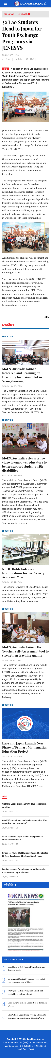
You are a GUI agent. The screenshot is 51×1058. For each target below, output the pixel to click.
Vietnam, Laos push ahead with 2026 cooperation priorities (24, 805)
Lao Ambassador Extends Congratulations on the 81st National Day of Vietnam (24, 870)
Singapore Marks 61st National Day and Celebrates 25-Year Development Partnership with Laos (25, 854)
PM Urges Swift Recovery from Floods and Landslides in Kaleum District (25, 992)
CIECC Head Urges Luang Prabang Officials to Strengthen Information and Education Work (27, 1016)
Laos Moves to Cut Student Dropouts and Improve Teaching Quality (28, 968)
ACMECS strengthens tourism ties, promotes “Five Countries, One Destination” (24, 821)
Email (8, 59)
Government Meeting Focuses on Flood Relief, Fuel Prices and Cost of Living (26, 980)
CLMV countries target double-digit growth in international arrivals (22, 838)
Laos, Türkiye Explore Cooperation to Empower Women (27, 1004)
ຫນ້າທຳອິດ (9, 14)
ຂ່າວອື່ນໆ (8, 324)
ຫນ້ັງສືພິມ (8, 884)
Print (20, 59)
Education (24, 14)
